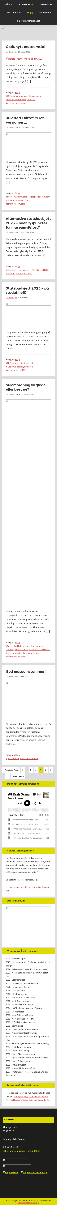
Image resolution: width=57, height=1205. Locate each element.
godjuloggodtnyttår (40, 196)
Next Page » (18, 777)
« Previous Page (10, 770)
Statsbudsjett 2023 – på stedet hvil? (27, 290)
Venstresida (26, 273)
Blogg (17, 92)
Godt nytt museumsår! (25, 46)
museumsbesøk (31, 653)
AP (34, 270)
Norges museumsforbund (17, 3)
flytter (31, 99)
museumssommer (29, 758)
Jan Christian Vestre (39, 649)
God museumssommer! (26, 671)
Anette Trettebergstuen (18, 646)
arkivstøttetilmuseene (17, 196)
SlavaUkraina (23, 200)
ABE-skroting (13, 363)
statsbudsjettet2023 (16, 370)
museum (11, 200)
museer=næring (14, 653)
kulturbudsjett (29, 363)
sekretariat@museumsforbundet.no (21, 1150)
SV (18, 273)
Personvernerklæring (28, 1202)
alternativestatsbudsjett (19, 270)
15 (8, 776)
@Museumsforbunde (16, 96)
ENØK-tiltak (22, 649)
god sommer (13, 758)
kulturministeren (15, 366)
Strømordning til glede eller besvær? (26, 387)
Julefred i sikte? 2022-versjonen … (26, 120)
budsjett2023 (43, 270)
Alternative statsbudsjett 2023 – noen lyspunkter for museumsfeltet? (28, 223)
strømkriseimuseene (17, 103)
